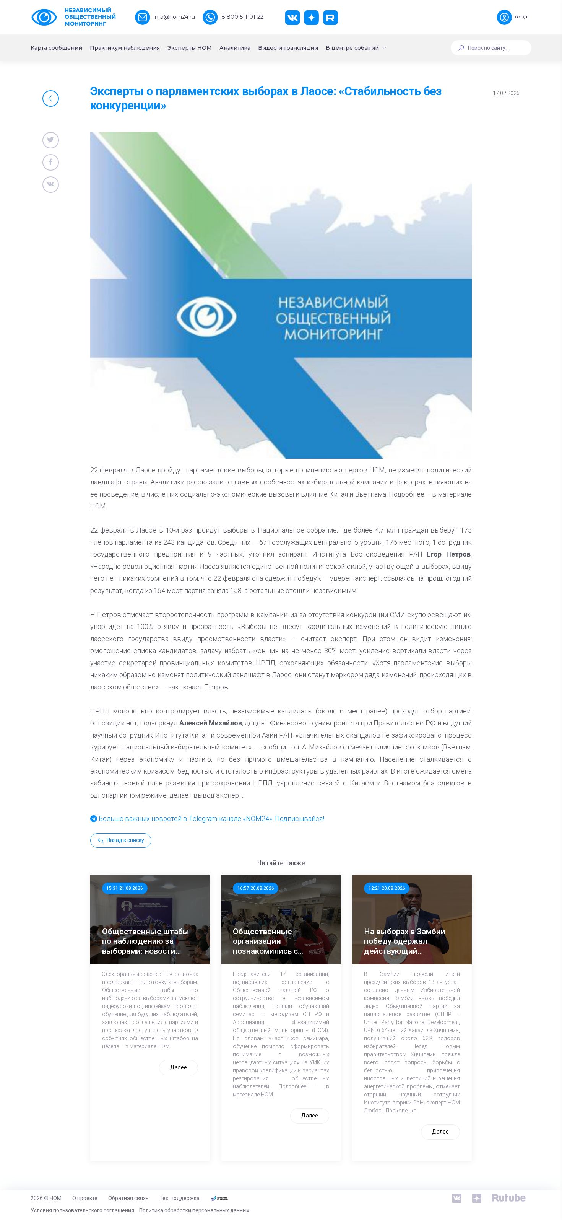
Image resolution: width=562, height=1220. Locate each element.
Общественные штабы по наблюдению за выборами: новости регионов (145, 941)
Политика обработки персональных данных (194, 1210)
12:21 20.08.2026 (387, 888)
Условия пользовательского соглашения (82, 1210)
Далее (178, 1067)
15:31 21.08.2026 (124, 888)
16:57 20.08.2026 (255, 888)
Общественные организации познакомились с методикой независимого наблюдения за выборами (265, 941)
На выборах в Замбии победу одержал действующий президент (404, 941)
